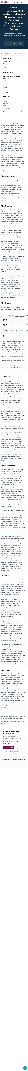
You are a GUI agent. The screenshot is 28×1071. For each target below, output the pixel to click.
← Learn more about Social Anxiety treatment (13, 759)
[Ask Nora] (25, 1068)
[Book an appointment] (11, 2)
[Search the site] (21, 2)
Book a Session (9, 747)
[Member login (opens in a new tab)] (18, 2)
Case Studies (7, 53)
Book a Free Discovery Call (11, 751)
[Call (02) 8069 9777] (14, 2)
